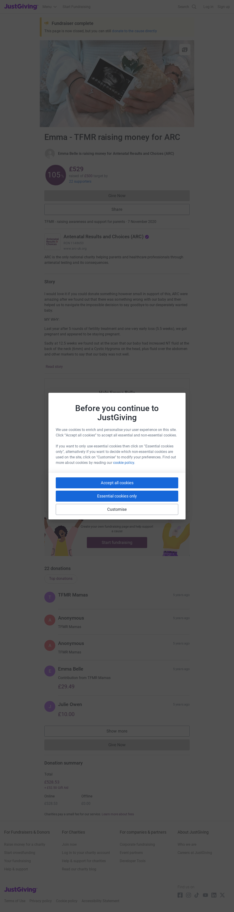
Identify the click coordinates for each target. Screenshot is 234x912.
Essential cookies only (117, 496)
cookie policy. (124, 462)
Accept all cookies (117, 482)
